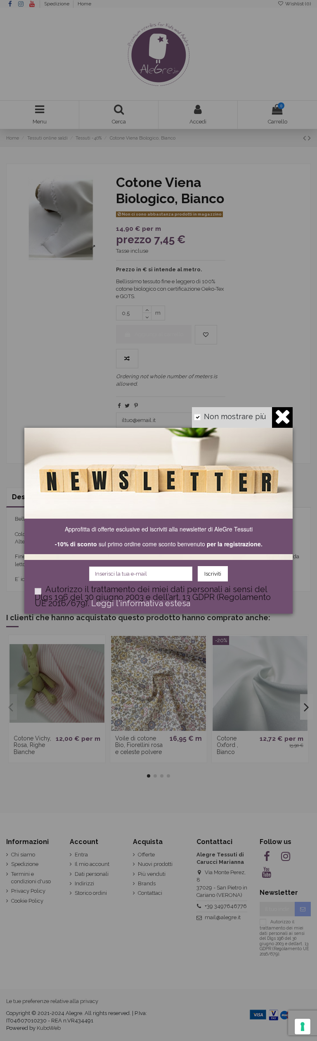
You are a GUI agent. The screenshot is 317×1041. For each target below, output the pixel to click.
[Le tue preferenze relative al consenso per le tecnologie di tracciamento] (302, 1026)
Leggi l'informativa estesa (140, 603)
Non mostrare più (235, 416)
